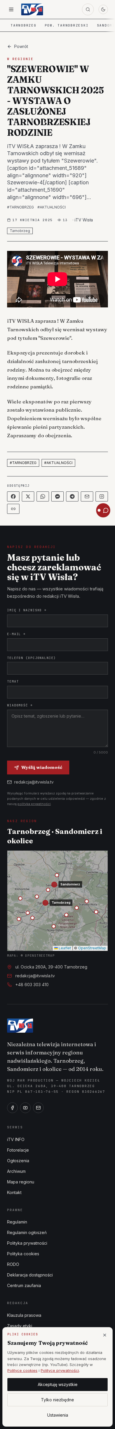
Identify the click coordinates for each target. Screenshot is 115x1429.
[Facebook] (13, 496)
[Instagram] (102, 496)
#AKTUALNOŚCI (51, 207)
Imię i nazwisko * (27, 610)
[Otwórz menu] (11, 9)
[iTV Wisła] (20, 1026)
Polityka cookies (23, 1253)
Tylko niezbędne (57, 1399)
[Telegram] (72, 496)
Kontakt (14, 1192)
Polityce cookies (22, 1370)
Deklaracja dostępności (30, 1274)
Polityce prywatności (60, 1370)
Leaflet (64, 948)
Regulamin (17, 1221)
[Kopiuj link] (13, 509)
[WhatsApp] (43, 496)
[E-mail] (38, 1107)
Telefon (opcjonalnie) (31, 658)
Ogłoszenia (18, 1160)
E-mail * (16, 634)
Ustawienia (57, 1415)
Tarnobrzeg (24, 25)
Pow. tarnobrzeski (67, 25)
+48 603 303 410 (32, 984)
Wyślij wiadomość (41, 767)
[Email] (87, 496)
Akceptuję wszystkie (58, 1384)
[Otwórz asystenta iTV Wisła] (103, 510)
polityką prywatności (34, 804)
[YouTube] (25, 1107)
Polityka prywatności (27, 1243)
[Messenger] (57, 496)
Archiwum (16, 1171)
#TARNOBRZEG (20, 207)
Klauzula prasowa (24, 1315)
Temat (13, 681)
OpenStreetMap (92, 948)
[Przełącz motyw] (103, 9)
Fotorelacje (18, 1150)
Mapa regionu (20, 1181)
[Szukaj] (88, 9)
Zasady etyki (19, 1325)
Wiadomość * (20, 705)
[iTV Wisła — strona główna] (32, 9)
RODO (13, 1264)
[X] (28, 496)
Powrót (21, 46)
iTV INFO (15, 1139)
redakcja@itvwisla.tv (34, 781)
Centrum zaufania (24, 1285)
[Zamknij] (104, 1335)
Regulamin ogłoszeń (27, 1232)
